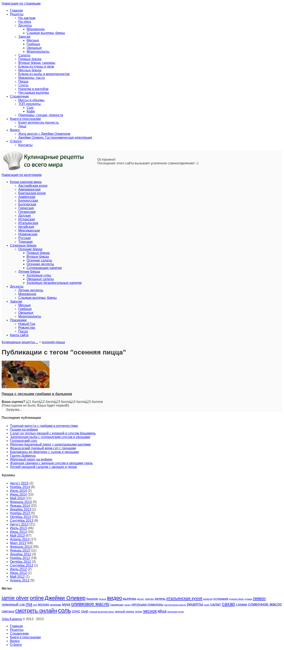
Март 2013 (18, 543)
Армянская (26, 197)
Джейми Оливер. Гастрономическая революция (55, 137)
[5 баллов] (94, 402)
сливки (241, 604)
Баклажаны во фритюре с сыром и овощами (44, 452)
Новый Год (26, 324)
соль (64, 610)
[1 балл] (33, 402)
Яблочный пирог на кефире (31, 459)
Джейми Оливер (65, 598)
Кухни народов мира (26, 182)
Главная (16, 10)
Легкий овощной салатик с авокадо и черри (43, 467)
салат (215, 604)
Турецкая (25, 241)
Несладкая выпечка (33, 92)
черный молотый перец (101, 611)
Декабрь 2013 (20, 509)
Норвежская (27, 234)
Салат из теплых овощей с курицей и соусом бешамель (53, 433)
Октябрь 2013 (20, 517)
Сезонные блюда (23, 245)
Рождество (26, 327)
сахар (228, 604)
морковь (55, 604)
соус (76, 611)
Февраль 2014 (21, 502)
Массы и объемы (31, 100)
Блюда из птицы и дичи (36, 66)
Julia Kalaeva (12, 619)
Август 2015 (19, 483)
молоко (43, 604)
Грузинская (27, 212)
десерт (140, 599)
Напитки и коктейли (33, 89)
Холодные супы (39, 275)
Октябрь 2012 (20, 561)
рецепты (195, 604)
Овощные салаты (40, 279)
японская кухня (175, 611)
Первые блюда (29, 59)
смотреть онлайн (36, 610)
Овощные (34, 48)
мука (66, 604)
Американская (29, 189)
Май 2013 (17, 535)
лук (29, 604)
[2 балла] (47, 402)
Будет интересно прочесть (38, 122)
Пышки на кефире (24, 429)
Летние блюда (29, 271)
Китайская (26, 226)
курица (248, 599)
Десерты (25, 25)
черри (138, 611)
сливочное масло (265, 604)
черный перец (124, 611)
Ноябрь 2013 (20, 513)
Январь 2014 (20, 505)
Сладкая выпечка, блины (46, 33)
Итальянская (28, 223)
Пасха (23, 331)
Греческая (26, 208)
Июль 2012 (18, 569)
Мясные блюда (29, 70)
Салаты (24, 55)
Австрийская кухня (32, 185)
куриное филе (236, 599)
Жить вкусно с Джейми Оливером (44, 134)
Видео (15, 130)
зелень (159, 599)
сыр (84, 611)
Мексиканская (29, 230)
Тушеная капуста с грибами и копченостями (44, 426)
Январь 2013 (20, 550)
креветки (207, 599)
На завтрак (26, 18)
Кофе (31, 111)
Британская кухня (32, 193)
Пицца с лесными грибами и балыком (37, 394)
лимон (259, 598)
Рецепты (16, 14)
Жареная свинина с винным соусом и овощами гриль (51, 463)
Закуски (24, 36)
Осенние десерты (40, 264)
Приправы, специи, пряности (40, 115)
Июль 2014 (18, 490)
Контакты (25, 145)
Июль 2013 (18, 528)
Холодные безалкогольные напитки (54, 283)
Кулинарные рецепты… (20, 342)
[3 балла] (62, 402)
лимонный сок (13, 604)
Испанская (26, 219)
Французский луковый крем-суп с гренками (43, 448)
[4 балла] (78, 402)
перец (127, 605)
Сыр (30, 107)
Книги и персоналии (25, 119)
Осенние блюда (30, 249)
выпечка (129, 599)
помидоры (155, 604)
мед (35, 605)
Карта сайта (19, 335)
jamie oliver (15, 598)
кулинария (220, 598)
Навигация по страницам (21, 3)
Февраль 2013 (21, 547)
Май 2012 (17, 576)
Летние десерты (30, 290)
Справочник (19, 96)
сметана (8, 611)
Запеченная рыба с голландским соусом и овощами (50, 437)
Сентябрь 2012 (21, 565)
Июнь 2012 (18, 573)
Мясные (33, 40)
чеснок (150, 610)
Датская (24, 215)
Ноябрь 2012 (20, 558)
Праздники (18, 320)
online (37, 598)
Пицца (23, 81)
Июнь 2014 (18, 494)
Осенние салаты (39, 260)
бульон (102, 599)
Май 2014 (17, 498)
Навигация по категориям (22, 175)
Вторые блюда (38, 256)
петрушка (139, 604)
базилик (92, 598)
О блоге (16, 141)
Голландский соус (23, 440)
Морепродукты (38, 51)
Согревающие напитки (44, 268)
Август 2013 (19, 524)
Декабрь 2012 (20, 554)
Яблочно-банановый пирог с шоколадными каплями (50, 444)
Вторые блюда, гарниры (36, 63)
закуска (149, 598)
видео (114, 598)
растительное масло (175, 605)
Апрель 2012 (20, 580)
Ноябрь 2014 (20, 487)
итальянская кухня (184, 598)
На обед (24, 21)
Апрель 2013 (20, 539)
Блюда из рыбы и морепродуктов (44, 74)
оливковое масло (90, 604)
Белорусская (28, 200)
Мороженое (36, 29)
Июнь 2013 (18, 532)
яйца (162, 611)
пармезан (116, 604)
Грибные (33, 44)
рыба (206, 605)
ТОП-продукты (29, 104)
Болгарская (27, 204)
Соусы (23, 85)
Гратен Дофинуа (23, 455)
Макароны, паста (31, 77)
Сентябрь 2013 (21, 520)
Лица (22, 126)
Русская (24, 238)
